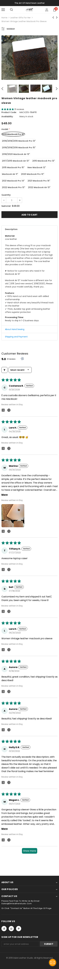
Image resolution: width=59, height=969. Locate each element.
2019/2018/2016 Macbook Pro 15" (19, 147)
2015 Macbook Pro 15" (13, 167)
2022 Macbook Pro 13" (13, 187)
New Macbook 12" (36, 167)
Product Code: (8, 112)
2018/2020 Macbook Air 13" (16, 154)
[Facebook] (4, 928)
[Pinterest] (18, 928)
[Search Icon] (11, 9)
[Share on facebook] (3, 410)
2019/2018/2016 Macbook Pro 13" (19, 140)
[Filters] (4, 370)
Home (4, 17)
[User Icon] (46, 9)
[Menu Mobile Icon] (3, 9)
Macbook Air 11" (10, 174)
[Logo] (29, 9)
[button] (7, 109)
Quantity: (6, 194)
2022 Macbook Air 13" (39, 187)
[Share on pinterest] (9, 411)
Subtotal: (6, 206)
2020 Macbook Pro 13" (32, 174)
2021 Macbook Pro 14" (13, 180)
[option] (29, 57)
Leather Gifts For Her (20, 17)
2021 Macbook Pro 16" (39, 180)
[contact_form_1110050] (52, 962)
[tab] (29, 229)
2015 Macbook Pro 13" (43, 160)
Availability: (7, 116)
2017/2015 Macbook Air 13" (15, 160)
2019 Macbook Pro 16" (13, 134)
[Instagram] (11, 928)
